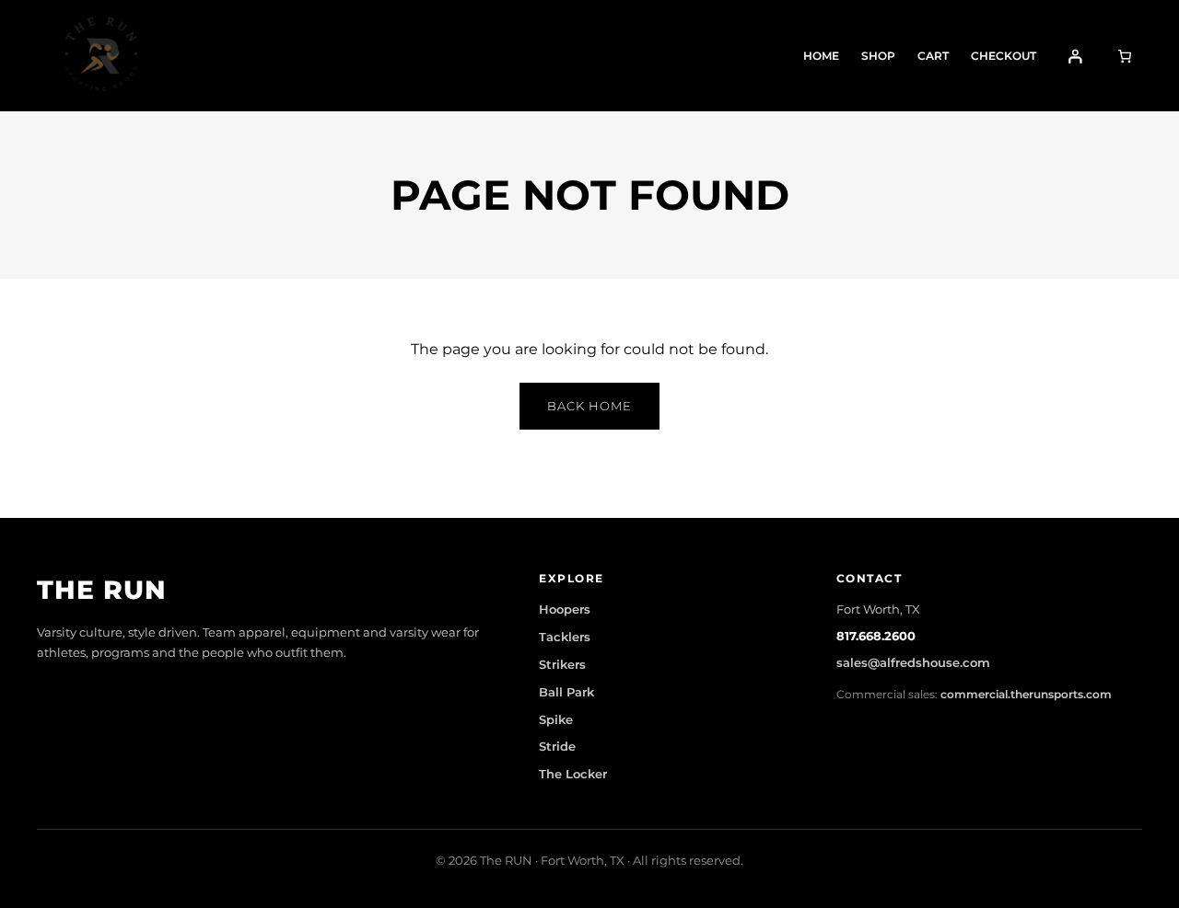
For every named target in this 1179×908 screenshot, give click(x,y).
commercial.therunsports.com (1026, 694)
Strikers (562, 664)
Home (821, 56)
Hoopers (564, 609)
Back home (589, 405)
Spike (556, 719)
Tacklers (564, 636)
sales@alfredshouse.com (913, 662)
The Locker (573, 773)
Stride (557, 746)
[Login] (1075, 56)
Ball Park (566, 691)
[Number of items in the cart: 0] (1124, 56)
